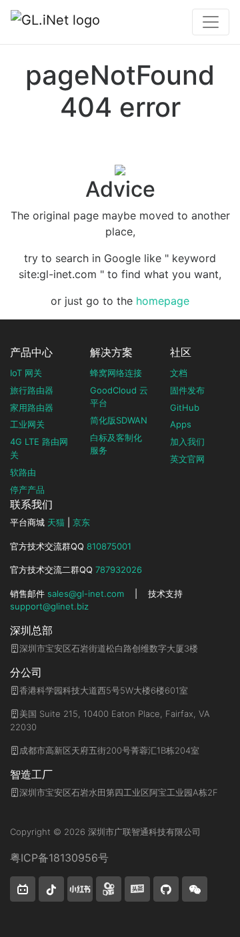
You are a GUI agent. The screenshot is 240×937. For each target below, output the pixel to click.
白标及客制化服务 (116, 444)
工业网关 (27, 424)
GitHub (184, 407)
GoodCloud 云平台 (119, 397)
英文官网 (187, 458)
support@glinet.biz (49, 606)
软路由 (23, 472)
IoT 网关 (26, 372)
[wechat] (194, 889)
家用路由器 (31, 407)
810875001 (109, 546)
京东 (81, 522)
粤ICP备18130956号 (59, 857)
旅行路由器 (31, 390)
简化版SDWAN (118, 420)
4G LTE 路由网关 (39, 448)
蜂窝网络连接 (116, 372)
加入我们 (187, 441)
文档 (178, 372)
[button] (22, 889)
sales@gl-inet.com (85, 593)
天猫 (56, 522)
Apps (180, 424)
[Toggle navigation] (210, 22)
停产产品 (27, 489)
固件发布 (187, 390)
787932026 (118, 569)
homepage (162, 300)
